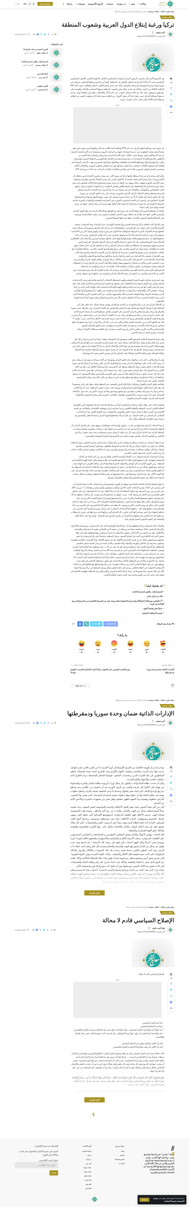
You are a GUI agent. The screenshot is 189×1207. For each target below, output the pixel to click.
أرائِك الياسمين (42, 74)
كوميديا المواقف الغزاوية (152, 613)
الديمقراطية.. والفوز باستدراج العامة (147, 591)
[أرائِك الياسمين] (56, 77)
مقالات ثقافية (41, 53)
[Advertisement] (117, 125)
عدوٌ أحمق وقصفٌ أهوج (153, 608)
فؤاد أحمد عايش (158, 928)
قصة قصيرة (42, 90)
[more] (63, 4)
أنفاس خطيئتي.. (42, 86)
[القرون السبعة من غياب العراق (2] (56, 53)
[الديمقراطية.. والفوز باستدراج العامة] (56, 65)
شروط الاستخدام (170, 1201)
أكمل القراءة (94, 893)
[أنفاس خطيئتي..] (56, 89)
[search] (29, 4)
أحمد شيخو (160, 32)
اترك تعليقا (79, 686)
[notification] (33, 3)
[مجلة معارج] (166, 4)
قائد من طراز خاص (155, 596)
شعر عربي (42, 77)
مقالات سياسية (167, 17)
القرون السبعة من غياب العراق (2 (35, 49)
